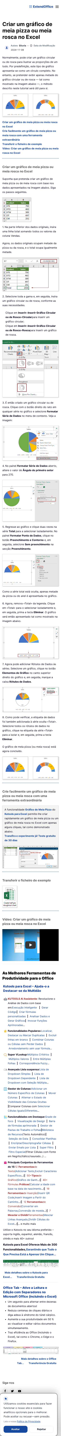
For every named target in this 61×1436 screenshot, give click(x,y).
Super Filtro (46, 1147)
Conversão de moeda (31, 1210)
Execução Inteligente (24, 1007)
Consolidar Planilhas (44, 1138)
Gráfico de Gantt (27, 1179)
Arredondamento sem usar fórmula (29, 1048)
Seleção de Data (18, 1138)
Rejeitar (41, 1429)
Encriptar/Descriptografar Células (31, 1143)
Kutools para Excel (16, 813)
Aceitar (15, 1429)
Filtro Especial (17, 1151)
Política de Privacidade (28, 1421)
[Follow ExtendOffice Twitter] (12, 1391)
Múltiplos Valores (19, 1058)
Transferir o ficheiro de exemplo (22, 144)
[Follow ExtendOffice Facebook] (5, 1391)
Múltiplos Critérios (38, 1054)
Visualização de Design (31, 1121)
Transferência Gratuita (30, 1276)
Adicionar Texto (24, 1171)
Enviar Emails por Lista (22, 1147)
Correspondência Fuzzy (33, 1063)
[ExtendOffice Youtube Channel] (19, 1391)
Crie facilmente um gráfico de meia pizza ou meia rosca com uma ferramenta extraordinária (29, 135)
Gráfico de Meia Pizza (38, 809)
